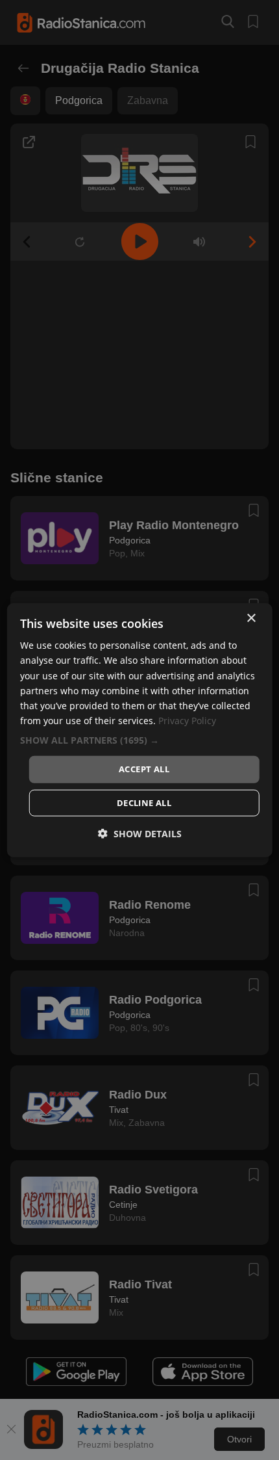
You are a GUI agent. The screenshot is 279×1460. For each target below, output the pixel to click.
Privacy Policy (187, 720)
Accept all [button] (144, 769)
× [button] (251, 618)
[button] (140, 740)
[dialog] (140, 730)
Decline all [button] (144, 802)
